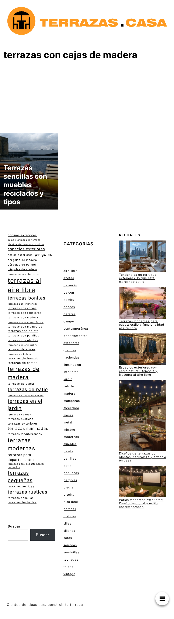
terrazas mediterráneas (25, 434)
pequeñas (71, 473)
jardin (67, 379)
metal (67, 422)
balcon (68, 292)
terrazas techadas (22, 502)
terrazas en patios (19, 414)
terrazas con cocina (22, 308)
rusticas (69, 516)
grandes (69, 350)
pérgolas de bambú (22, 264)
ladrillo (68, 386)
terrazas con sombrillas (23, 345)
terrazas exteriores (23, 423)
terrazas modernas (21, 444)
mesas (68, 415)
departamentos (75, 336)
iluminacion (72, 364)
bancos (69, 307)
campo (68, 321)
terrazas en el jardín (25, 404)
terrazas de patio (28, 389)
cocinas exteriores (22, 235)
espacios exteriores (26, 249)
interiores (70, 372)
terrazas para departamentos (21, 457)
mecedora (71, 408)
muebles (70, 444)
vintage (69, 574)
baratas (69, 314)
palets (68, 451)
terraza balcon (17, 274)
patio (67, 465)
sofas (67, 538)
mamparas (71, 400)
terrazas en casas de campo (26, 395)
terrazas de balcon (20, 354)
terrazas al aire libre (24, 285)
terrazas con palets (23, 331)
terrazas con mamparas (25, 326)
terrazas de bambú (23, 358)
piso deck (71, 502)
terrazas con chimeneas (23, 303)
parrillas (69, 458)
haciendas (71, 357)
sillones (69, 530)
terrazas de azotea (21, 349)
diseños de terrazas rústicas (26, 244)
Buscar (14, 526)
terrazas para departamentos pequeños (26, 466)
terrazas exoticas (20, 419)
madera (69, 393)
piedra (68, 487)
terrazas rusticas (21, 486)
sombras (70, 545)
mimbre (69, 429)
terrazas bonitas (26, 298)
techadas (70, 559)
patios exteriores (20, 254)
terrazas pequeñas (20, 476)
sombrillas (71, 552)
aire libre (70, 271)
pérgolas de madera (22, 269)
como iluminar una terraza (24, 240)
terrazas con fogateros (24, 312)
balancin (70, 285)
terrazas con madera (23, 317)
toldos (68, 566)
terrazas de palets (21, 383)
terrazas (33, 274)
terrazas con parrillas (23, 335)
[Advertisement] (87, 96)
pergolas (43, 254)
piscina (69, 494)
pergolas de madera (22, 260)
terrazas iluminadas (28, 428)
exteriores (71, 343)
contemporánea (75, 328)
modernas (71, 437)
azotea (68, 278)
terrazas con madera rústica (26, 322)
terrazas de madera (23, 373)
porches (69, 509)
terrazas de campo (23, 362)
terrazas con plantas (23, 340)
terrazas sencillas (21, 497)
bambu (68, 299)
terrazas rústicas (27, 492)
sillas (67, 523)
